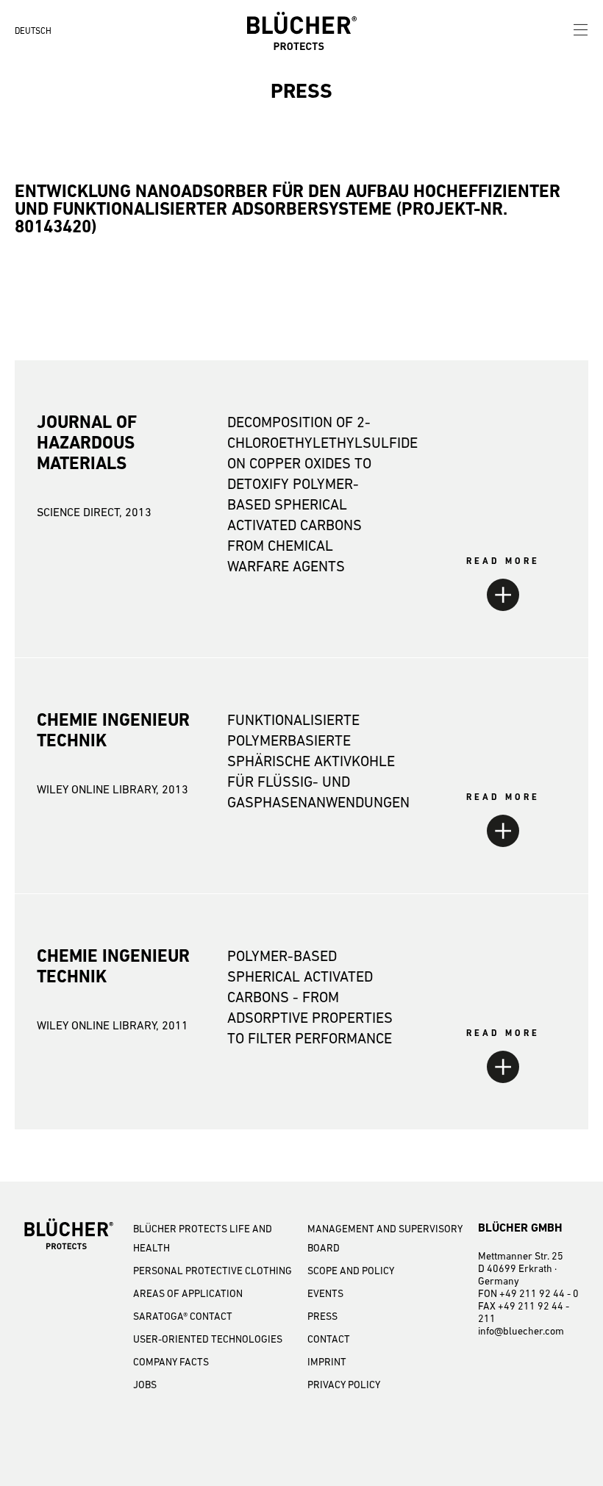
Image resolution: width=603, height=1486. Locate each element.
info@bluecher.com (521, 1331)
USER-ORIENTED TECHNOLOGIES (207, 1339)
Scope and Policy (350, 1270)
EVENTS (325, 1293)
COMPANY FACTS (171, 1362)
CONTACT (328, 1339)
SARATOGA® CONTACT (182, 1316)
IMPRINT (326, 1362)
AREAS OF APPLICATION (188, 1293)
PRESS (322, 1316)
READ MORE (503, 561)
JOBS (145, 1384)
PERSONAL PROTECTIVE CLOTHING (212, 1270)
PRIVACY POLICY (343, 1384)
